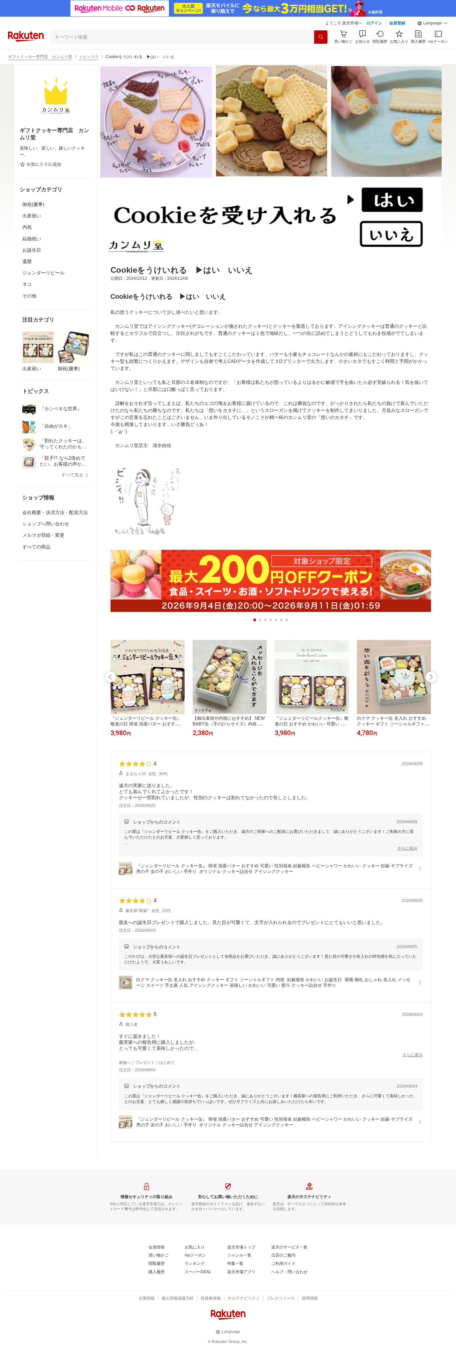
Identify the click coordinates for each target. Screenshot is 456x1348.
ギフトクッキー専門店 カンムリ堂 (40, 56)
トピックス (89, 56)
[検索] (320, 37)
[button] (432, 23)
